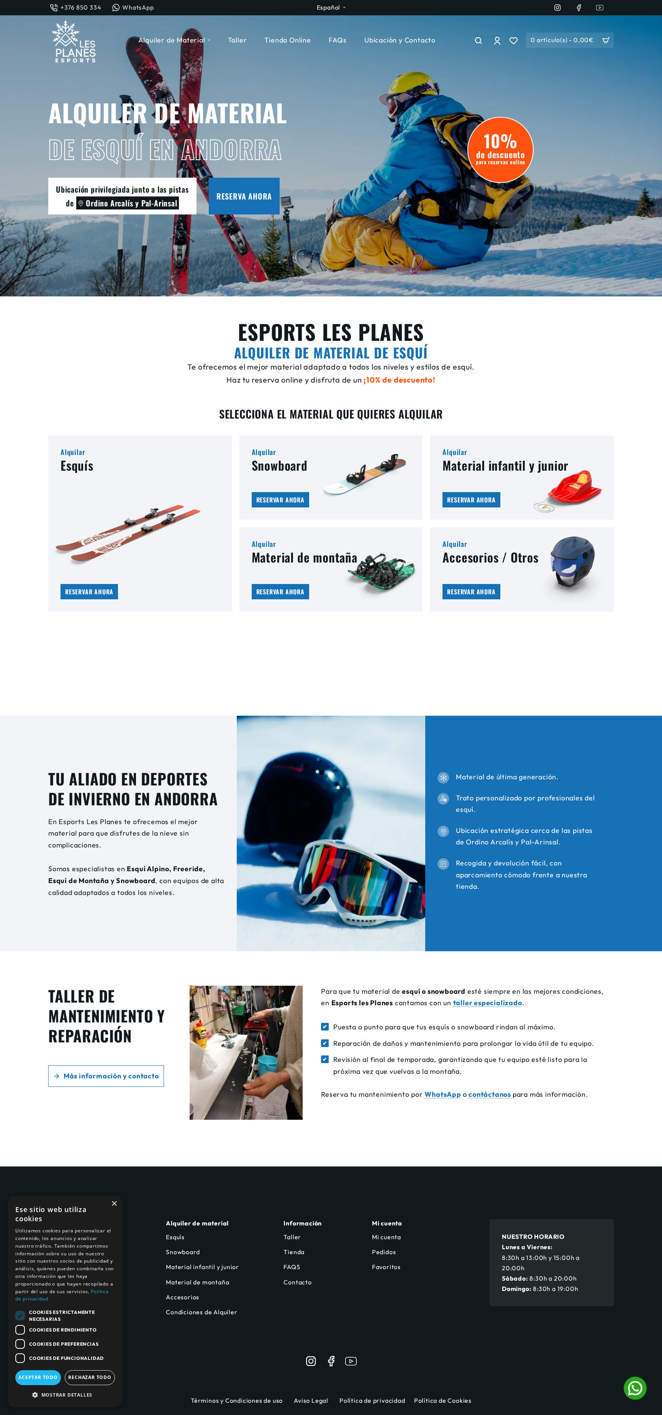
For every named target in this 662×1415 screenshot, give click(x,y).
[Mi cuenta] (498, 40)
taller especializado (487, 1002)
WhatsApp (442, 1094)
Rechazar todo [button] (89, 1377)
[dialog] (65, 1301)
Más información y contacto (111, 1075)
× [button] (114, 1204)
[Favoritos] (514, 40)
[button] (65, 1395)
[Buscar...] (479, 40)
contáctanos (491, 1094)
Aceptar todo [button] (38, 1377)
